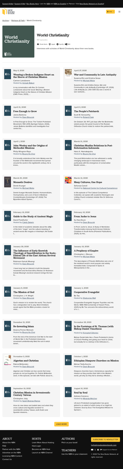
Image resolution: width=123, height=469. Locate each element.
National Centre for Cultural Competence (100, 188)
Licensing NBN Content (12, 456)
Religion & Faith (18, 20)
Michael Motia (89, 80)
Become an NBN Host (41, 449)
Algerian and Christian (26, 360)
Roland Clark (88, 117)
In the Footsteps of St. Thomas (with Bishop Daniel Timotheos (94, 327)
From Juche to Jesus (85, 216)
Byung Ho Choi (28, 153)
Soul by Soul (80, 392)
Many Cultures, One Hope (88, 182)
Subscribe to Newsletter (105, 439)
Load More (61, 424)
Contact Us (7, 459)
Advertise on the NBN (11, 452)
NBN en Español (60, 4)
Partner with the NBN (11, 449)
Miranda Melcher (90, 398)
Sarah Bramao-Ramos (31, 401)
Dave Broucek (28, 117)
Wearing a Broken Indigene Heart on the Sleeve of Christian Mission (33, 76)
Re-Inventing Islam (23, 326)
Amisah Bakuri (28, 83)
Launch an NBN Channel (42, 452)
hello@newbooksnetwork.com (103, 445)
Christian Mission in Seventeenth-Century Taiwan (31, 394)
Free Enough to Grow (25, 111)
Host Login (36, 445)
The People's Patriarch (86, 111)
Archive (5, 20)
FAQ (4, 445)
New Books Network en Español (92, 4)
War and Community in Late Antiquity (95, 74)
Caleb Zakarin (28, 222)
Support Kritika (7, 4)
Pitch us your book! (69, 442)
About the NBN (8, 442)
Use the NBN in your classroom (74, 454)
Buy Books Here (33, 4)
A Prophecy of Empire (86, 250)
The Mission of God (23, 292)
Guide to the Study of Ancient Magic (33, 216)
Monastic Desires (22, 182)
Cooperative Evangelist (86, 292)
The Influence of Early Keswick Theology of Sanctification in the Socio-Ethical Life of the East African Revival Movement (34, 254)
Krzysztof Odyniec (90, 332)
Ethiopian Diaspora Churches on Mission (96, 360)
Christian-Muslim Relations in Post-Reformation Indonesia (93, 146)
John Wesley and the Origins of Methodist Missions (30, 146)
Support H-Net (20, 4)
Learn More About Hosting (43, 442)
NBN (48, 4)
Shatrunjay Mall (89, 298)
